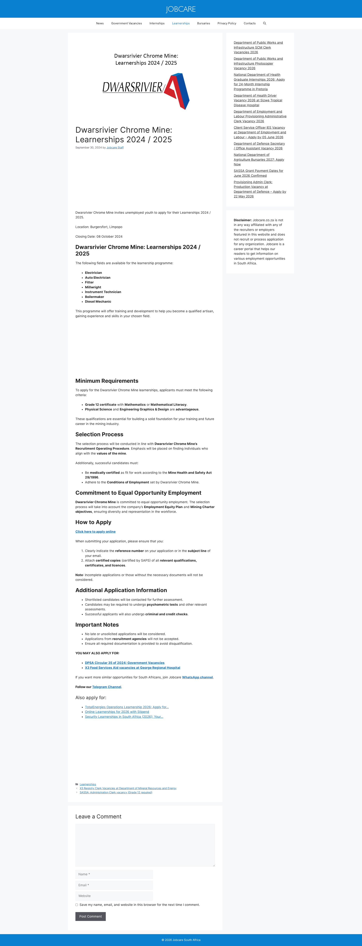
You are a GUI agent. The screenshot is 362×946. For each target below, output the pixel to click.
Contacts (250, 23)
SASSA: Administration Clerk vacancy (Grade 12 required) (116, 792)
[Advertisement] (145, 182)
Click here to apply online (95, 531)
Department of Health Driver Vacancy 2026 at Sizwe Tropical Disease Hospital (258, 100)
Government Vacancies (126, 23)
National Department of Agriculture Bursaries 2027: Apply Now (259, 159)
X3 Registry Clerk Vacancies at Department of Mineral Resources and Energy (128, 788)
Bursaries (203, 23)
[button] (264, 23)
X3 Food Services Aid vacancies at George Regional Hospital (132, 668)
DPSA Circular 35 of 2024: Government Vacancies (125, 663)
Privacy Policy (227, 23)
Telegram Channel (106, 687)
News (100, 23)
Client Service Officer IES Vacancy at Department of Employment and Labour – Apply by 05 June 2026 (260, 132)
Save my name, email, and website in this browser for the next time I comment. (140, 905)
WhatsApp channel (197, 677)
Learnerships (181, 23)
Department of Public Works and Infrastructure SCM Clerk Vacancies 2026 (258, 47)
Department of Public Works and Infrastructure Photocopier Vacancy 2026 (258, 63)
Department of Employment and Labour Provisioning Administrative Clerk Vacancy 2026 (260, 116)
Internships (157, 23)
